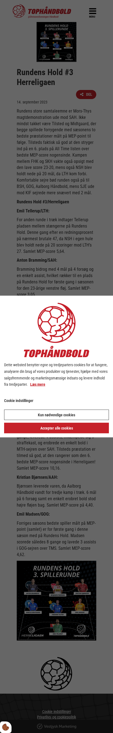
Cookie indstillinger (18, 400)
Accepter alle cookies (56, 428)
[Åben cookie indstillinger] (6, 727)
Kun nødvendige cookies (56, 414)
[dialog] (56, 366)
